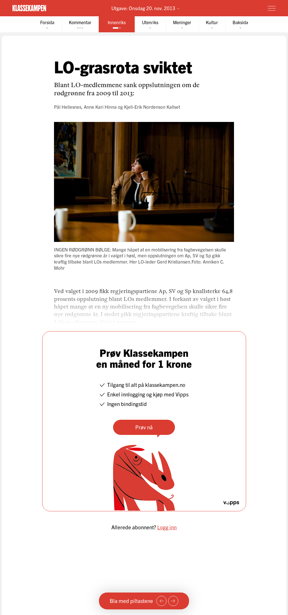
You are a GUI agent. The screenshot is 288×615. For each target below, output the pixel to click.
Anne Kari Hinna (100, 107)
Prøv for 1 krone (239, 8)
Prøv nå (144, 427)
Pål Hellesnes (67, 107)
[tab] (47, 24)
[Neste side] (173, 601)
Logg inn (167, 527)
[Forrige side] (161, 601)
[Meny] (272, 8)
